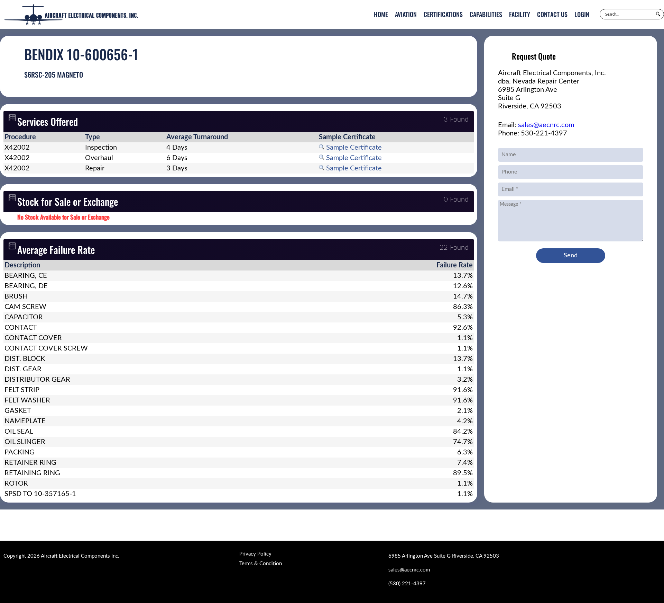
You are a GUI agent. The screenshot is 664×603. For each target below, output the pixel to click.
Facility (519, 14)
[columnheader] (43, 137)
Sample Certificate (353, 147)
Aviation (406, 14)
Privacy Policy (255, 554)
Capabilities (486, 14)
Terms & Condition (260, 563)
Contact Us (552, 14)
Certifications (443, 14)
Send (571, 255)
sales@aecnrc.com (546, 125)
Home (381, 14)
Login (581, 14)
